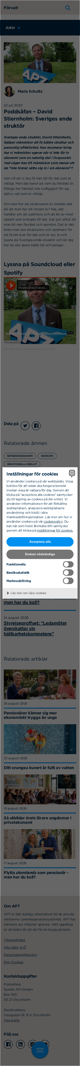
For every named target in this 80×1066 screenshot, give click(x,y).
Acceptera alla (40, 541)
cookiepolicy (53, 521)
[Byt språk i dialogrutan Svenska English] (71, 473)
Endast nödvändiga (40, 554)
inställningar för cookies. (55, 530)
